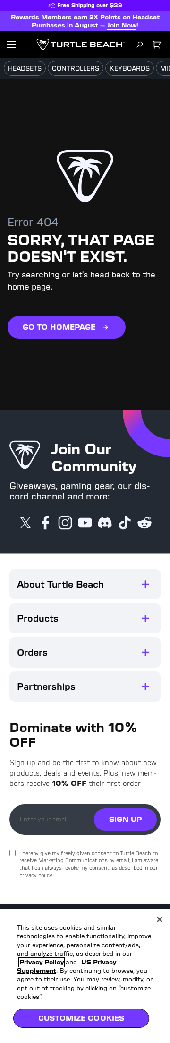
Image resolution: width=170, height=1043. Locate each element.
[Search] (139, 44)
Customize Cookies (81, 1018)
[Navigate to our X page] (25, 524)
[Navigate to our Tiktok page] (125, 524)
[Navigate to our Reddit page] (144, 524)
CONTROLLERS (75, 68)
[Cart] (156, 44)
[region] (85, 976)
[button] (85, 584)
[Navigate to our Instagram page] (65, 524)
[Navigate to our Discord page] (105, 524)
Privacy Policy (41, 962)
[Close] (159, 919)
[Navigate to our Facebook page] (45, 524)
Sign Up (125, 819)
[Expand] (145, 584)
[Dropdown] (11, 44)
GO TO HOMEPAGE (59, 326)
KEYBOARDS (130, 68)
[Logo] (80, 44)
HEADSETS (25, 68)
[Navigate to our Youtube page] (85, 524)
